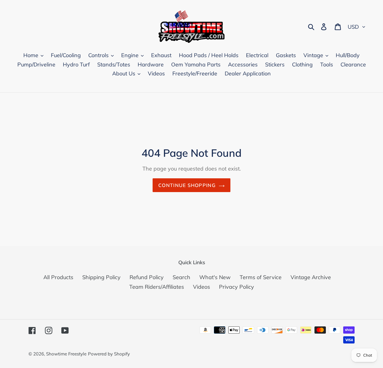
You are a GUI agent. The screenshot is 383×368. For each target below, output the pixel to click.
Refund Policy (147, 277)
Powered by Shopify (109, 354)
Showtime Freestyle (66, 354)
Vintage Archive (311, 277)
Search (181, 277)
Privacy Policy (236, 286)
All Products (58, 277)
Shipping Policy (101, 277)
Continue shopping (187, 185)
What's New (215, 277)
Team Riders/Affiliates (156, 286)
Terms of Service (261, 277)
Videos (201, 286)
